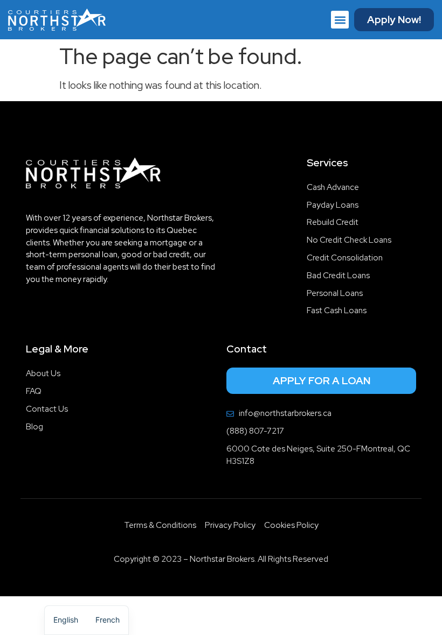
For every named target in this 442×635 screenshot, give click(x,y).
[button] (340, 20)
